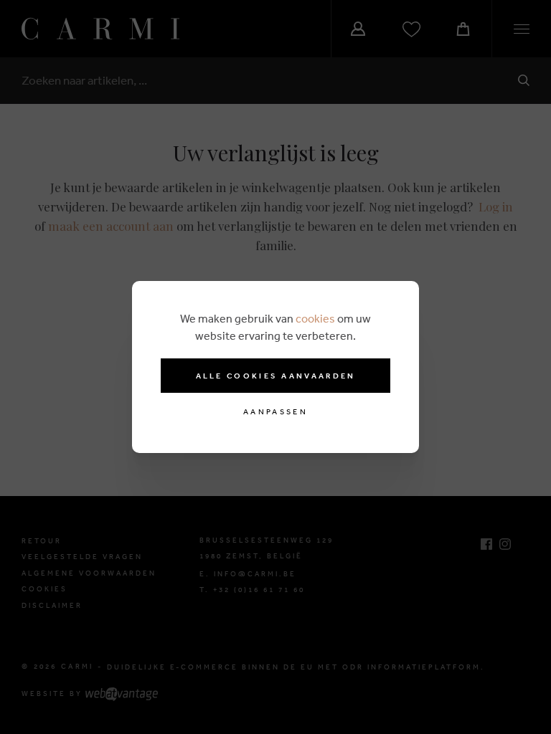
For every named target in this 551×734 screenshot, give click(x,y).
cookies (315, 318)
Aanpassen (275, 411)
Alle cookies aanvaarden (276, 376)
